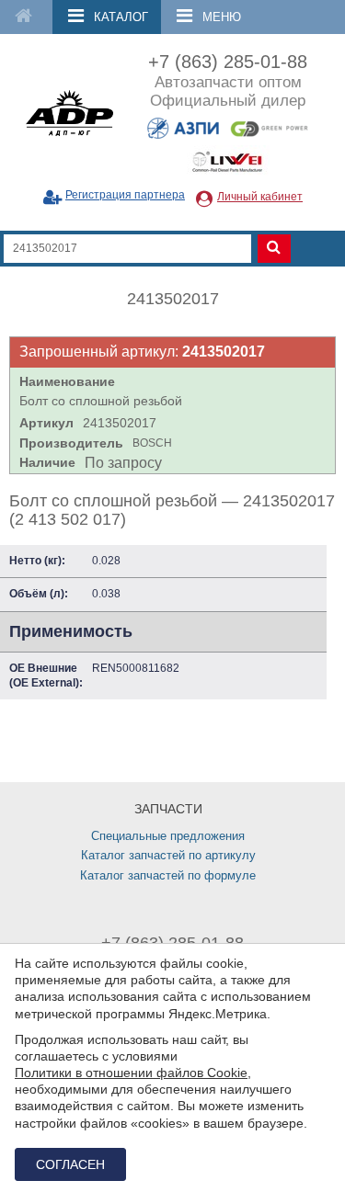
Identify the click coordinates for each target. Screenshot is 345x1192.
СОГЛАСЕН (70, 1164)
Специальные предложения (168, 836)
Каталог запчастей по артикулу (168, 855)
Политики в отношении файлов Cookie (131, 1072)
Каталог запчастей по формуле (168, 875)
